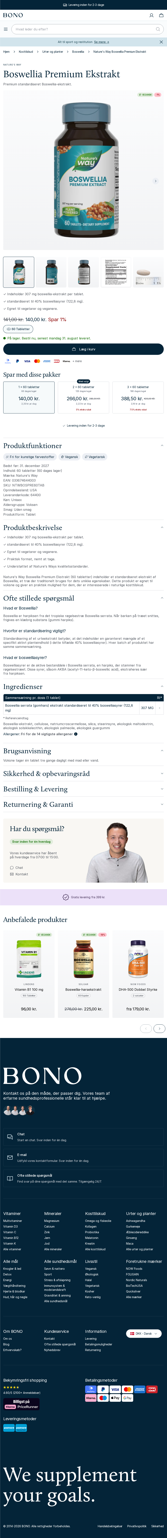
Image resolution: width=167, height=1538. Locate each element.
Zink (47, 1232)
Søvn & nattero (54, 1268)
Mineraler (53, 1214)
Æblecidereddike (137, 1232)
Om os (7, 1338)
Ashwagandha (135, 1220)
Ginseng (131, 1238)
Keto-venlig (93, 1297)
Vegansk (91, 1268)
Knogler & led (12, 1268)
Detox (7, 1274)
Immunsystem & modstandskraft (55, 1287)
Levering (91, 1338)
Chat (19, 868)
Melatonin (91, 1238)
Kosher (89, 1291)
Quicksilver (133, 1291)
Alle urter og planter (139, 1249)
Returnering (93, 1350)
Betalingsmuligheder (98, 1344)
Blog (6, 1344)
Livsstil (91, 1261)
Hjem (6, 51)
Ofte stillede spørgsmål (60, 1344)
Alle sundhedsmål (60, 1261)
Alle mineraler (53, 1249)
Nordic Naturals (136, 1280)
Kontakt (19, 874)
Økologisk (91, 1274)
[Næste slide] (155, 181)
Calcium (49, 1226)
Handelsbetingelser (110, 1526)
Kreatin (90, 1243)
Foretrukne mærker (144, 1261)
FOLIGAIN (132, 1274)
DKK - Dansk (142, 1333)
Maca (129, 1243)
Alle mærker (134, 1297)
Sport (48, 1274)
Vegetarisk (92, 1285)
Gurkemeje (133, 1226)
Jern (47, 1238)
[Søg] (158, 29)
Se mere (101, 42)
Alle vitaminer (12, 1249)
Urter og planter (52, 51)
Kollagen (91, 1226)
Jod (46, 1243)
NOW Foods (134, 1268)
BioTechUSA (134, 1285)
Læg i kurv (87, 349)
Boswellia (78, 51)
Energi (7, 1280)
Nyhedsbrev (52, 1350)
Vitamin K (9, 1243)
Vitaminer (12, 1214)
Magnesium (51, 1220)
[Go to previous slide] (146, 1028)
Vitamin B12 (11, 1238)
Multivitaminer (12, 1220)
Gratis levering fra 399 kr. (86, 4)
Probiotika (92, 1232)
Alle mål (10, 1261)
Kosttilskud (26, 51)
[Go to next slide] (159, 1028)
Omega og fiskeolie (98, 1220)
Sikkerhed (157, 1526)
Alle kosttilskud (95, 1249)
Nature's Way (12, 64)
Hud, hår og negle (15, 1297)
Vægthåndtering (14, 1285)
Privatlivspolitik (136, 1526)
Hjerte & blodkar (14, 1291)
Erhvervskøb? (12, 1350)
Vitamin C (9, 1232)
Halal (88, 1280)
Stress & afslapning (57, 1280)
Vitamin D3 (10, 1226)
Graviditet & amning (57, 1295)
